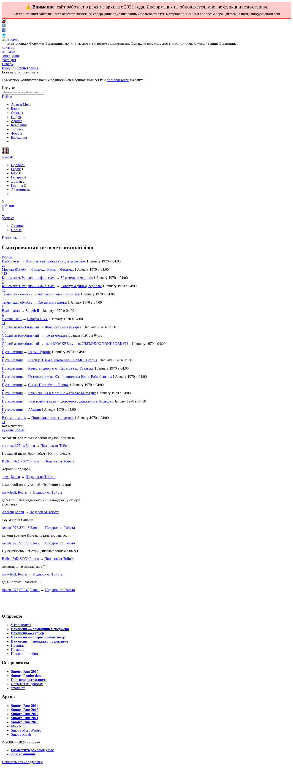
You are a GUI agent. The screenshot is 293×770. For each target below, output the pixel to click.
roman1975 (10, 528)
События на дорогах (27, 684)
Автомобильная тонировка (59, 294)
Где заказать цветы (52, 302)
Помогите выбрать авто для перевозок (56, 261)
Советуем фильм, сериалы (81, 286)
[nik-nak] (5, 153)
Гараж (16, 169)
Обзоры (17, 113)
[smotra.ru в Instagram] (10, 39)
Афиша (16, 121)
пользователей (118, 80)
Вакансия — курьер (27, 633)
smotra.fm (18, 688)
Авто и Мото (21, 104)
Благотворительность (29, 680)
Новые (16, 230)
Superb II (32, 311)
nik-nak (7, 157)
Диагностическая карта (63, 327)
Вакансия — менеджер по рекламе (39, 641)
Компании (19, 125)
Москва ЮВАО (14, 269)
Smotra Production (26, 676)
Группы (17, 185)
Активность (20, 190)
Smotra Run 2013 (24, 710)
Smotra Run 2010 (24, 722)
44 (3, 290)
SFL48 (24, 528)
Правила (17, 645)
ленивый (9, 446)
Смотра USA (12, 319)
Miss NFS (18, 726)
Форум (16, 133)
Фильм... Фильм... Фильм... (52, 269)
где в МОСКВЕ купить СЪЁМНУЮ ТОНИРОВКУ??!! (87, 344)
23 (3, 265)
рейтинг (8, 206)
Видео (16, 117)
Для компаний (23, 754)
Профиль (18, 165)
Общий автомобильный (20, 327)
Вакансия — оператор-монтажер (38, 637)
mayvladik (9, 492)
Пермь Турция (39, 352)
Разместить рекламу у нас (32, 750)
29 (3, 414)
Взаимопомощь (14, 418)
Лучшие (17, 226)
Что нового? (21, 625)
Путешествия (12, 352)
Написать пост (13, 238)
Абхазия (34, 409)
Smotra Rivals (21, 734)
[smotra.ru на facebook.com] (3, 30)
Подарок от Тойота (55, 446)
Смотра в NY (37, 319)
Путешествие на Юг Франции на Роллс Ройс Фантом (70, 376)
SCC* (24, 461)
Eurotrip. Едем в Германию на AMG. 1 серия (62, 360)
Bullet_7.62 (10, 461)
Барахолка (19, 137)
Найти (7, 97)
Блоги (15, 109)
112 (4, 274)
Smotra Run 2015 (24, 671)
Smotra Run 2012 (24, 714)
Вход (6, 68)
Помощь (17, 649)
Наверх (7, 64)
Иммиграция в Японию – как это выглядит (62, 393)
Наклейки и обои (24, 654)
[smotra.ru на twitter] (3, 35)
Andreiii (8, 512)
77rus (21, 446)
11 (3, 323)
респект (8, 218)
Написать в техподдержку (22, 762)
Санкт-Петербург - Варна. (48, 385)
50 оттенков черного (77, 278)
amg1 (6, 477)
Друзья (16, 181)
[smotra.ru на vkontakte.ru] (3, 26)
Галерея (17, 177)
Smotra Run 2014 (24, 706)
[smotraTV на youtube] (3, 21)
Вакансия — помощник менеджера (40, 629)
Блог (14, 173)
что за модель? (56, 335)
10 (3, 331)
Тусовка (17, 129)
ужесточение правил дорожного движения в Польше (69, 401)
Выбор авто (11, 261)
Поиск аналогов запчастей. (52, 418)
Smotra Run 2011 (24, 718)
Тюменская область (17, 294)
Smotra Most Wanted (26, 730)
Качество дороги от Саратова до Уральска (61, 368)
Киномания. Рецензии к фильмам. (28, 278)
